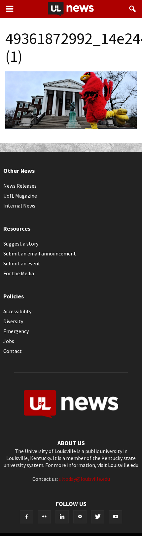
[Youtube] (115, 516)
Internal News (19, 205)
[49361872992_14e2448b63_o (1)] (71, 127)
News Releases (20, 185)
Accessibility (17, 311)
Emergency (16, 331)
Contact (12, 351)
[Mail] (80, 516)
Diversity (13, 321)
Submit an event (21, 263)
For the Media (18, 273)
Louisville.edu (123, 465)
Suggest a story (20, 243)
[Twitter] (97, 516)
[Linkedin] (62, 516)
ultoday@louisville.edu (84, 479)
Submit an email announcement (39, 253)
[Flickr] (44, 516)
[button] (133, 9)
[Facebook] (26, 516)
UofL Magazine (20, 195)
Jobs (8, 341)
